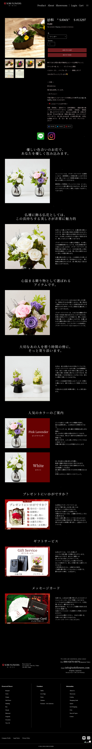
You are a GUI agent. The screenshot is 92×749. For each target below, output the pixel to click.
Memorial (7, 713)
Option (71, 703)
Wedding (7, 703)
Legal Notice (16, 738)
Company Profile (6, 738)
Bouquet (7, 690)
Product (41, 5)
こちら (74, 619)
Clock (6, 694)
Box (6, 707)
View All (7, 723)
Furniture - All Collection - (47, 703)
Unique (7, 697)
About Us (72, 690)
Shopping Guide (74, 700)
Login (74, 5)
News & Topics (74, 713)
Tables (42, 690)
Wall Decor (8, 700)
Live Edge (43, 694)
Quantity (50, 40)
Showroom (61, 5)
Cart (81, 5)
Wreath (7, 710)
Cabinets (42, 700)
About (51, 5)
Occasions (7, 719)
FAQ (71, 710)
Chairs (42, 697)
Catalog (72, 697)
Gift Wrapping (73, 707)
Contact (72, 716)
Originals (7, 716)
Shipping (57, 27)
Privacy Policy (26, 738)
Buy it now (67, 55)
